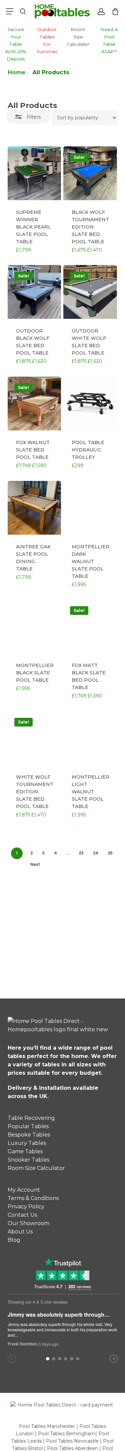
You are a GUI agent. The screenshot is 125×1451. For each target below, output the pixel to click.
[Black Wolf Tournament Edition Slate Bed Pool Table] (90, 173)
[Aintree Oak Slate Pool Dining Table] (34, 508)
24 (95, 853)
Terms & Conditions (33, 1198)
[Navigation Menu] (9, 11)
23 (81, 853)
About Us (20, 1231)
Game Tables (25, 1151)
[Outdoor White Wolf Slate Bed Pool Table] (90, 292)
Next (35, 864)
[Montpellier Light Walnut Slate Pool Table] (90, 738)
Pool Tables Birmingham (66, 1434)
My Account (24, 1190)
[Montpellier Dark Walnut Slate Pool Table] (90, 508)
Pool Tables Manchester (47, 1426)
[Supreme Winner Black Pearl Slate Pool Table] (34, 173)
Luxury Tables (27, 1143)
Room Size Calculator (36, 1168)
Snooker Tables (28, 1160)
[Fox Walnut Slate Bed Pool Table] (34, 403)
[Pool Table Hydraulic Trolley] (90, 403)
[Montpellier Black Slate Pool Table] (34, 626)
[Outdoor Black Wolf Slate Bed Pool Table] (34, 292)
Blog (14, 1240)
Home (16, 72)
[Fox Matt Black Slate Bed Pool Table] (90, 626)
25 (110, 853)
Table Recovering (31, 1118)
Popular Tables (28, 1126)
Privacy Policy (26, 1206)
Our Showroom (28, 1223)
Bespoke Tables (29, 1135)
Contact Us (22, 1215)
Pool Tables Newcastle (72, 1441)
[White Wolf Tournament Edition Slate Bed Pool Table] (34, 738)
